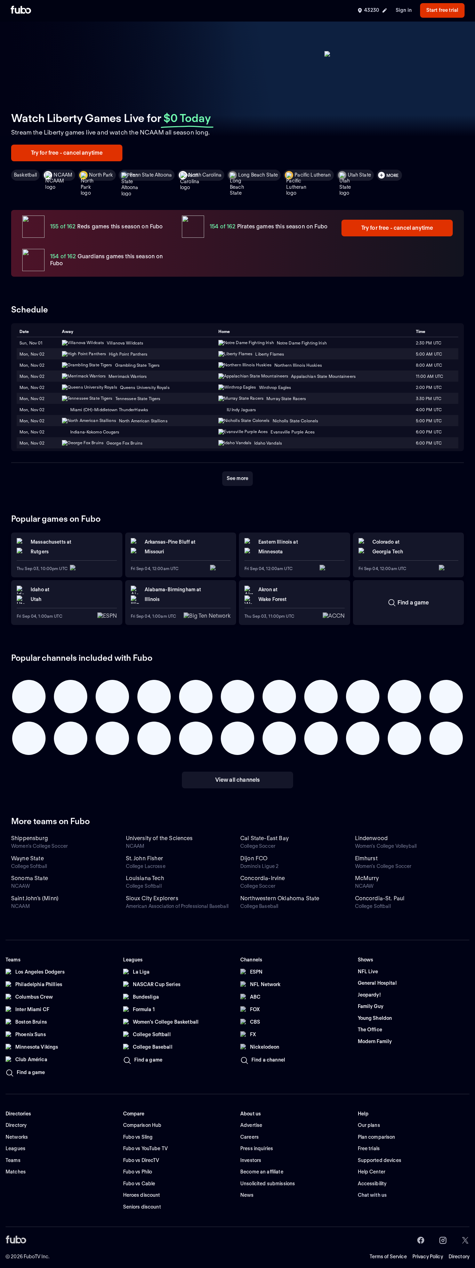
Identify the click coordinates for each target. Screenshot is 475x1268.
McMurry (367, 878)
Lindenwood (371, 838)
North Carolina (205, 175)
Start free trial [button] (442, 10)
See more (237, 478)
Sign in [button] (404, 10)
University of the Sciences (159, 838)
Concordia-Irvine (262, 878)
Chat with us (372, 1195)
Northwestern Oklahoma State (279, 898)
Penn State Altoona (151, 175)
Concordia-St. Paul (380, 898)
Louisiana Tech (145, 878)
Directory (459, 1256)
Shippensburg (29, 838)
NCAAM (63, 175)
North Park (101, 175)
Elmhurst (366, 858)
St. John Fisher (144, 858)
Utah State (359, 175)
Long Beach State (258, 175)
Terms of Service (388, 1256)
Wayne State (27, 858)
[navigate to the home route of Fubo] (20, 10)
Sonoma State (29, 878)
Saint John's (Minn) (34, 898)
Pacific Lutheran (313, 175)
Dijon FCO (253, 858)
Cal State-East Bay (264, 838)
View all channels (237, 780)
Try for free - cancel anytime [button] (67, 152)
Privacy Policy (427, 1256)
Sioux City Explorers (152, 898)
